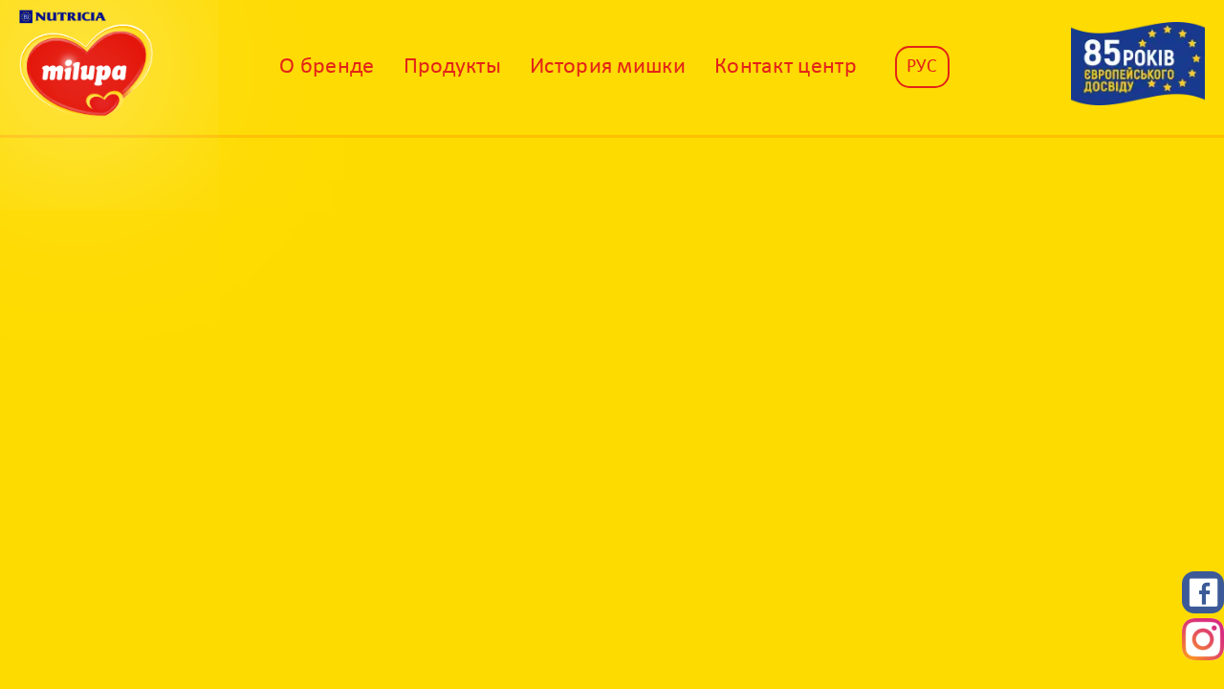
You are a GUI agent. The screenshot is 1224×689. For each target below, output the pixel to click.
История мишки (608, 67)
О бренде (326, 67)
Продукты (452, 67)
